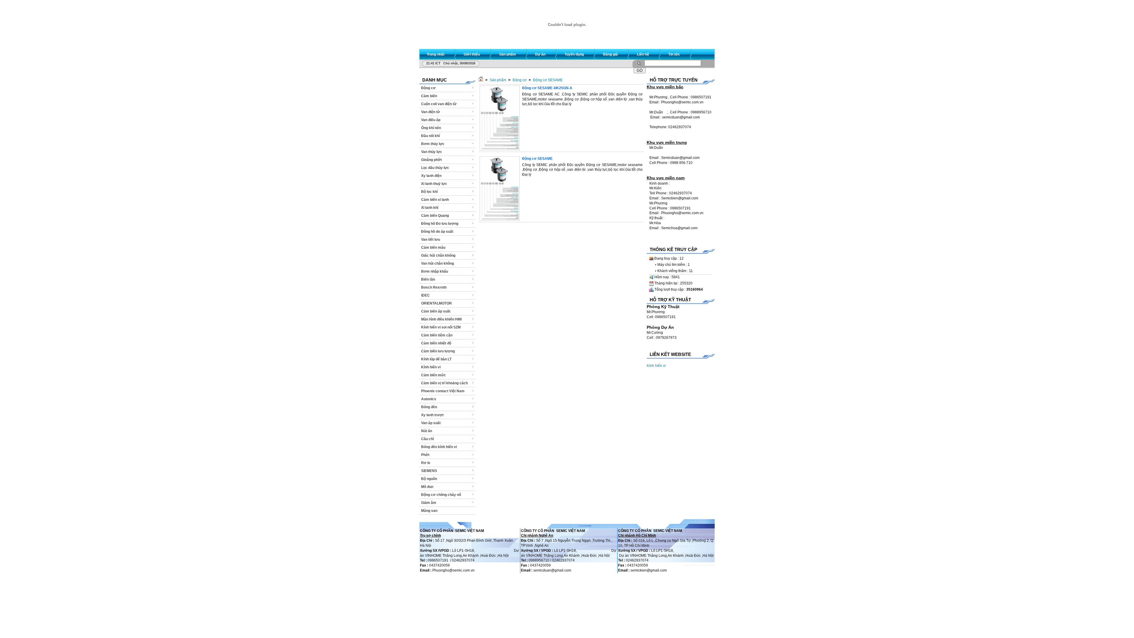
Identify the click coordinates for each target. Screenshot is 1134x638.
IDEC (425, 295)
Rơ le (425, 463)
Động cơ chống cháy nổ (441, 495)
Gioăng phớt (431, 160)
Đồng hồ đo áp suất (437, 232)
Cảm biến (429, 96)
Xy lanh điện (431, 176)
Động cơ (428, 88)
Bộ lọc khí (429, 192)
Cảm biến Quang (435, 216)
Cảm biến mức (433, 375)
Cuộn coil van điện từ (439, 104)
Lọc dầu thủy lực (435, 168)
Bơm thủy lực (432, 144)
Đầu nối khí (430, 136)
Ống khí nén (431, 128)
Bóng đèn (429, 407)
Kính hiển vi (431, 367)
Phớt (425, 455)
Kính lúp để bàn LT (436, 359)
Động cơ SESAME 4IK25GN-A (547, 88)
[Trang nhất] (480, 80)
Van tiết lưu (430, 239)
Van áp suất (431, 423)
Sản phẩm (498, 80)
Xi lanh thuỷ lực (434, 184)
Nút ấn (426, 431)
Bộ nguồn (429, 479)
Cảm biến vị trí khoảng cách (444, 383)
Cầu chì (427, 439)
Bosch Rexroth (434, 287)
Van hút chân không (437, 263)
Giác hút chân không (438, 255)
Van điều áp (430, 120)
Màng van (429, 511)
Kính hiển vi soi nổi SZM (441, 327)
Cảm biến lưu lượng (438, 351)
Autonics (428, 399)
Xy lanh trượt (432, 415)
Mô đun (427, 487)
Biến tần (428, 279)
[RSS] (705, 53)
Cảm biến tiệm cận (436, 335)
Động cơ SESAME (548, 80)
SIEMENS (429, 471)
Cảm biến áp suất (435, 311)
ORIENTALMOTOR (436, 303)
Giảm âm (428, 503)
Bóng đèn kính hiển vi (439, 447)
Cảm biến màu (433, 247)
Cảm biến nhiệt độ (436, 343)
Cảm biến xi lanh (435, 200)
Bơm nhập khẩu (434, 271)
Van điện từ (430, 112)
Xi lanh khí (429, 208)
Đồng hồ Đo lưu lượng (439, 224)
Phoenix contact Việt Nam (443, 391)
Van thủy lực (431, 152)
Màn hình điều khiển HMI (441, 319)
